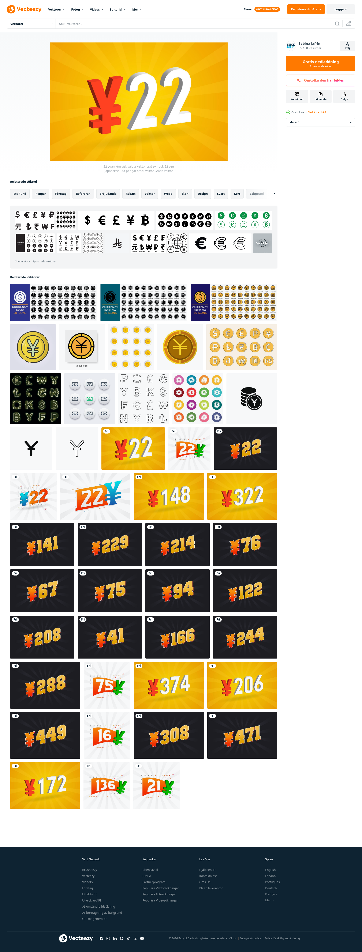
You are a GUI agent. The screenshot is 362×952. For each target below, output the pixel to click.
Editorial (116, 9)
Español (270, 876)
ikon (185, 194)
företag (61, 194)
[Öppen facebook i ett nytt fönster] (101, 938)
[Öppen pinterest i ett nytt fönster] (121, 938)
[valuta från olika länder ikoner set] (131, 347)
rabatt (130, 194)
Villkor (233, 938)
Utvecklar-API (91, 900)
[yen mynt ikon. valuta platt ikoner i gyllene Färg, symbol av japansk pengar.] (180, 347)
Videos (95, 9)
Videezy (87, 882)
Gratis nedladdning (321, 63)
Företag (87, 888)
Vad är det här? (317, 112)
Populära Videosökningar (160, 900)
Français (271, 894)
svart (221, 194)
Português (272, 882)
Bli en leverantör (211, 888)
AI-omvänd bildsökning (98, 906)
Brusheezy (89, 870)
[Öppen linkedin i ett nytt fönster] (115, 938)
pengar (41, 194)
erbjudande (108, 194)
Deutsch (271, 888)
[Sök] (337, 23)
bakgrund (257, 194)
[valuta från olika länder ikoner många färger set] (197, 398)
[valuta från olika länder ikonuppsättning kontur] (143, 398)
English (270, 870)
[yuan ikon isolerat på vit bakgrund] (252, 398)
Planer (248, 9)
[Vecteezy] (24, 9)
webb (168, 194)
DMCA (146, 876)
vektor (150, 194)
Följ (347, 48)
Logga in (341, 9)
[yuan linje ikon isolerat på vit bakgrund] (77, 448)
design (203, 194)
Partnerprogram (153, 882)
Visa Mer (262, 243)
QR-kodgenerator (94, 919)
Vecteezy (88, 876)
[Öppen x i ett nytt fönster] (135, 938)
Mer (135, 9)
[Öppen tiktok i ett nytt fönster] (128, 938)
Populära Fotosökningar (159, 894)
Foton (75, 9)
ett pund (20, 194)
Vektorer (54, 9)
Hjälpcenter (207, 870)
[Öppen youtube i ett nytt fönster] (142, 938)
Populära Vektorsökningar (160, 888)
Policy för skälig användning (282, 938)
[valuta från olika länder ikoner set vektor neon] (35, 398)
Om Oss (204, 882)
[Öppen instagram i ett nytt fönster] (108, 938)
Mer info (295, 122)
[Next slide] (270, 194)
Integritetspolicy (250, 938)
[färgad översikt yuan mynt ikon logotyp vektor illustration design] (33, 347)
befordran (83, 194)
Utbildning (89, 894)
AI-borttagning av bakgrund (102, 913)
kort (237, 194)
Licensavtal (150, 870)
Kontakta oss (208, 876)
